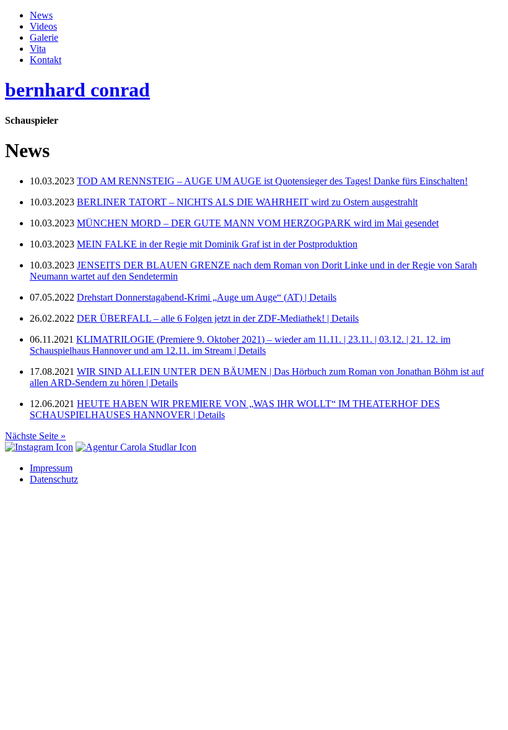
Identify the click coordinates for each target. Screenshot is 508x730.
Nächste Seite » (35, 436)
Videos (43, 26)
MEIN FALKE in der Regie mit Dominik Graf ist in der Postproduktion (217, 244)
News (41, 15)
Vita (38, 48)
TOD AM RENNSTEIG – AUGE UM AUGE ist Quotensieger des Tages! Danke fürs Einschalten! (272, 181)
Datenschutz (54, 479)
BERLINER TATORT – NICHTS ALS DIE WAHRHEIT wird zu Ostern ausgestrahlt (247, 202)
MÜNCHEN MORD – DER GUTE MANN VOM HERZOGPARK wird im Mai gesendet (258, 223)
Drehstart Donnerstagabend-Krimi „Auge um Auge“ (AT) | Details (206, 297)
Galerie (44, 37)
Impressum (51, 468)
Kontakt (45, 59)
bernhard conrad (77, 90)
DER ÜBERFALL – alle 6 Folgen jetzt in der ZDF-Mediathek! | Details (218, 318)
